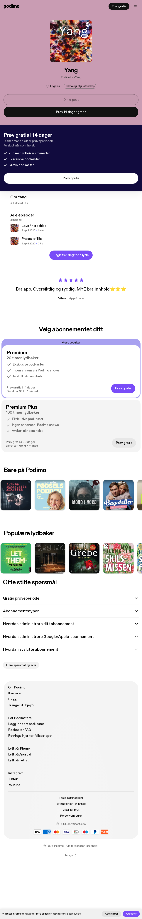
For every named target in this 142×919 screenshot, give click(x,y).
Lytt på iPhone (19, 748)
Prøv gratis (119, 6)
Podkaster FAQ (19, 730)
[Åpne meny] (135, 6)
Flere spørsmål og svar (21, 665)
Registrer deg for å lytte (71, 255)
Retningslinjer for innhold (71, 804)
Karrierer (14, 693)
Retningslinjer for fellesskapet (30, 736)
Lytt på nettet (18, 760)
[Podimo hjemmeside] (11, 6)
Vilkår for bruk (71, 810)
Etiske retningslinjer (71, 798)
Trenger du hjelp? (21, 705)
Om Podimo (16, 687)
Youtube (14, 785)
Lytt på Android (19, 754)
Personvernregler (71, 816)
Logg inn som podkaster (26, 724)
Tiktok (13, 779)
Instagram (15, 773)
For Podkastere (19, 718)
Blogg (12, 699)
